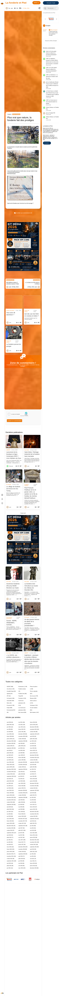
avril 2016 (20, 865)
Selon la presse (33, 700)
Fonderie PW (52, 112)
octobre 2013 (32, 788)
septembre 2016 (21, 853)
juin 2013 (32, 797)
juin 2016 (20, 860)
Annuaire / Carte (51, 3)
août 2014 (32, 764)
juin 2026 (9, 726)
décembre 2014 (33, 755)
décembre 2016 (21, 846)
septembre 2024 (10, 776)
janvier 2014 (32, 781)
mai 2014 (32, 771)
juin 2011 (32, 853)
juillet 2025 (9, 752)
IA (18, 705)
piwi (47, 82)
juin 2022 (9, 839)
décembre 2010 (33, 868)
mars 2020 (20, 755)
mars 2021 (20, 726)
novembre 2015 (33, 729)
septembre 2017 (21, 825)
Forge (19, 695)
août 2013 (32, 792)
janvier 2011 (32, 865)
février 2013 (32, 806)
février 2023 (9, 821)
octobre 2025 (9, 745)
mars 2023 (9, 818)
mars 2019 (20, 783)
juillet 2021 (9, 865)
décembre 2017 (21, 818)
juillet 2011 (32, 851)
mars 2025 (9, 762)
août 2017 (20, 828)
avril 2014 (32, 774)
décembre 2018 (21, 790)
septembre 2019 (21, 769)
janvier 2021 (21, 731)
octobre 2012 (32, 816)
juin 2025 (9, 755)
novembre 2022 (10, 828)
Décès (8, 703)
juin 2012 (32, 825)
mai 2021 (20, 722)
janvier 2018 (21, 816)
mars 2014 (32, 776)
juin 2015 (32, 741)
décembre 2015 (33, 726)
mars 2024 (9, 790)
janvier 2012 (32, 837)
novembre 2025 (10, 743)
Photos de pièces (16, 114)
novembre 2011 (33, 842)
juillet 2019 (20, 774)
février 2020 (20, 757)
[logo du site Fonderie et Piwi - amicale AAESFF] (2, 5)
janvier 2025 (9, 766)
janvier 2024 (9, 795)
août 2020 (20, 743)
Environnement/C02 (11, 710)
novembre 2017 (21, 821)
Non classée (21, 712)
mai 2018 (20, 806)
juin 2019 (20, 776)
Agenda (8, 693)
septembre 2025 (10, 748)
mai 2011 (32, 856)
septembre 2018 (21, 797)
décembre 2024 (10, 769)
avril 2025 (9, 759)
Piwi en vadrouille (33, 691)
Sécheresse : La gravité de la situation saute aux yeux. (52, 76)
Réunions (32, 698)
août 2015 (32, 736)
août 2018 (20, 799)
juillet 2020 (20, 745)
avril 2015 (32, 745)
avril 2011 (32, 858)
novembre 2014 (33, 757)
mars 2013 (32, 804)
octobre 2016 (21, 851)
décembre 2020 (21, 734)
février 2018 (20, 813)
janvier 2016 (32, 724)
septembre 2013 (33, 790)
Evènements (21, 686)
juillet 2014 (32, 766)
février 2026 (9, 736)
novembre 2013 (33, 785)
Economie (9, 705)
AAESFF (9, 686)
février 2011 (32, 863)
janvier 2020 (21, 759)
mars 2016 (20, 868)
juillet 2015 (32, 738)
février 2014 (32, 778)
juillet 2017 (20, 830)
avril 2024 (9, 788)
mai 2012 (32, 828)
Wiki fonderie (32, 712)
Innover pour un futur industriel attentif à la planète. (51, 102)
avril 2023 (9, 816)
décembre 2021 (10, 853)
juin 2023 (9, 811)
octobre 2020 (21, 738)
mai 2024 (9, 785)
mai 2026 (9, 729)
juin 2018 (20, 804)
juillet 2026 (9, 724)
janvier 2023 (9, 823)
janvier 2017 (21, 844)
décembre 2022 (10, 825)
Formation (20, 698)
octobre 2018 (21, 795)
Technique (32, 705)
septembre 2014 (33, 762)
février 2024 (9, 792)
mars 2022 (9, 846)
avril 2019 (20, 781)
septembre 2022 (10, 832)
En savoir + (46, 143)
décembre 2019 (21, 762)
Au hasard (9, 698)
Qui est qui (32, 695)
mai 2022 (9, 842)
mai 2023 (9, 813)
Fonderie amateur (22, 688)
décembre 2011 (33, 839)
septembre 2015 (33, 734)
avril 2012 (32, 830)
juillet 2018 (20, 802)
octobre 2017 (21, 823)
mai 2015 (32, 743)
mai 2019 (20, 778)
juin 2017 (20, 832)
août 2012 (32, 821)
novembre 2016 (21, 849)
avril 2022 (9, 844)
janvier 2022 (9, 851)
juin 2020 (20, 748)
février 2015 (32, 750)
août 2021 (9, 863)
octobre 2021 (9, 858)
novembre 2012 (33, 813)
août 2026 (9, 722)
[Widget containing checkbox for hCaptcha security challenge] (18, 414)
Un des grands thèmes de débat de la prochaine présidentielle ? (51, 53)
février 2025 (9, 764)
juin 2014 (32, 769)
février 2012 (32, 835)
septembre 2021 (10, 860)
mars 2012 (32, 832)
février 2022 (9, 849)
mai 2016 (20, 863)
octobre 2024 (9, 774)
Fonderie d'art (21, 693)
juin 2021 (9, 868)
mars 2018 (20, 811)
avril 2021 (20, 724)
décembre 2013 (33, 783)
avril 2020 (20, 752)
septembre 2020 (21, 741)
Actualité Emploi (10, 691)
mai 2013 (32, 799)
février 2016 (32, 722)
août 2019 (20, 771)
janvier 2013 (32, 809)
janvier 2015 (32, 752)
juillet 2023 (9, 809)
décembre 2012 (33, 811)
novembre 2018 (21, 792)
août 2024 (9, 778)
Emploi (8, 707)
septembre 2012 (33, 818)
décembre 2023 (10, 797)
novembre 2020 (21, 736)
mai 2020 (20, 750)
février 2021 (20, 729)
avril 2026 (9, 731)
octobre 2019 (21, 766)
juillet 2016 (20, 858)
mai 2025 (9, 757)
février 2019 (20, 785)
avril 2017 (20, 837)
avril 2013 (32, 802)
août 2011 (32, 849)
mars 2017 (20, 839)
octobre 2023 (9, 802)
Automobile (9, 700)
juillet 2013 (32, 795)
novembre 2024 (10, 771)
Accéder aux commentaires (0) (24, 213)
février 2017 (20, 842)
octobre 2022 (9, 830)
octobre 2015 (32, 731)
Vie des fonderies (33, 707)
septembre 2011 (33, 846)
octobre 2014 (32, 759)
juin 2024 (9, 783)
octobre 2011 (32, 844)
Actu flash (9, 688)
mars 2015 (32, 748)
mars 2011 (32, 860)
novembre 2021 (10, 856)
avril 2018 (20, 809)
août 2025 (9, 750)
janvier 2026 (9, 738)
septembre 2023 (10, 804)
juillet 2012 (32, 823)
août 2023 (9, 806)
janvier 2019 (21, 788)
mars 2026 (9, 734)
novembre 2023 (10, 799)
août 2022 (9, 835)
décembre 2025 (10, 741)
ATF (8, 695)
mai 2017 (20, 835)
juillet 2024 (9, 781)
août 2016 (20, 856)
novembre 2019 (21, 764)
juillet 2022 (9, 837)
